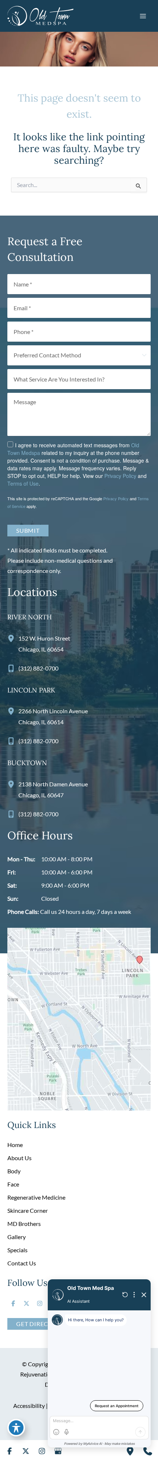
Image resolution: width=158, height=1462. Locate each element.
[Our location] (130, 1451)
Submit (28, 530)
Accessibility (29, 1405)
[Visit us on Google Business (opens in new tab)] (58, 1451)
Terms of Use (23, 483)
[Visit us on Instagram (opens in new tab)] (40, 1303)
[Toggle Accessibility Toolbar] (16, 1427)
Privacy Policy (120, 475)
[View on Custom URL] (79, 1018)
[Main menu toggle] (143, 15)
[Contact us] (148, 1451)
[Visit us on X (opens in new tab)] (26, 1303)
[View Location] (12, 638)
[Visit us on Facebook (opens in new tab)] (13, 1303)
